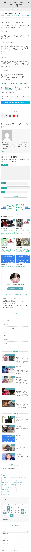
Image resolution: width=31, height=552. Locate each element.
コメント (5, 164)
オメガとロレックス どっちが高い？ (22, 438)
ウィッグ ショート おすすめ (22, 456)
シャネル (4, 477)
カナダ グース (25, 480)
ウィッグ (6, 320)
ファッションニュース (9, 328)
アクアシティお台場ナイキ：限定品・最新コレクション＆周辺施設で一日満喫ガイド (23, 232)
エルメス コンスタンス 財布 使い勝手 (22, 420)
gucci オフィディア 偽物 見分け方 (22, 429)
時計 (5, 332)
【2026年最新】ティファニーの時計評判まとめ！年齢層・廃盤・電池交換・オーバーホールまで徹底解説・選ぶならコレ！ (22, 382)
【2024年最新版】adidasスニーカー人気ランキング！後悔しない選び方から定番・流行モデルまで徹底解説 (8, 232)
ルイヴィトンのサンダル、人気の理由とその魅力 (10, 208)
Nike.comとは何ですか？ (21, 266)
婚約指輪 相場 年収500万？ (19, 477)
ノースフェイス (9, 475)
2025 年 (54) (5, 531)
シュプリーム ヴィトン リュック (9, 491)
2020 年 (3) (5, 543)
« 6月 (4, 519)
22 (4, 513)
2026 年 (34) (5, 528)
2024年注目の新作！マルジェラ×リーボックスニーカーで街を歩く (20, 207)
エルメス (16, 475)
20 (22, 510)
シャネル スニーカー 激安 (9, 298)
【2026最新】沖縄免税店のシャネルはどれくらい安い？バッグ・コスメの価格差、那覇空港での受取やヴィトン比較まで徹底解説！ (22, 394)
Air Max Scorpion (18, 482)
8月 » (7, 519)
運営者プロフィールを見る (15, 288)
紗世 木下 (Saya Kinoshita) (14, 15)
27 (22, 513)
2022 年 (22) (5, 538)
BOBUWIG (4, 487)
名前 (3, 183)
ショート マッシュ (20, 484)
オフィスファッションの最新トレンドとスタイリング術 (16, 4)
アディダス (9, 477)
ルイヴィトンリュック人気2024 (9, 494)
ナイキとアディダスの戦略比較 (7, 266)
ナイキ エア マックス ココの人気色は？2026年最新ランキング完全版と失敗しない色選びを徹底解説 (22, 371)
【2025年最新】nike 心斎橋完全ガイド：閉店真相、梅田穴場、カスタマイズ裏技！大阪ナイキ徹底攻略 (23, 250)
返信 (3, 151)
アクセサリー (7, 317)
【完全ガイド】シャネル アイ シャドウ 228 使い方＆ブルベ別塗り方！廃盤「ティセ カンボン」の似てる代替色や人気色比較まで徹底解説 (22, 360)
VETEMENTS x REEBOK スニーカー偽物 (13, 301)
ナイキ (3, 475)
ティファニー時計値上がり (14, 480)
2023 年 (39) (5, 536)
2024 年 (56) (5, 533)
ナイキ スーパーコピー (8, 300)
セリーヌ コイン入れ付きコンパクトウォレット (22, 448)
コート (10, 482)
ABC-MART (24, 83)
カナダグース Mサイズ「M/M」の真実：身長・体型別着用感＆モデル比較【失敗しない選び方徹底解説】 (22, 405)
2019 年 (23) (5, 545)
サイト (3, 192)
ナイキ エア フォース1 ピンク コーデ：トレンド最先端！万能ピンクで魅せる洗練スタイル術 (8, 250)
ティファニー (23, 475)
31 (11, 515)
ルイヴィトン (5, 482)
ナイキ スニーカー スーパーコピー (10, 83)
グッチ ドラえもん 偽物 (9, 303)
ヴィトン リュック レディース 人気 (16, 487)
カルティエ (4, 480)
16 (8, 510)
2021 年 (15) (5, 540)
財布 (5, 339)
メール (4, 187)
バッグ (5, 324)
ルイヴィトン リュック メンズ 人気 (10, 489)
